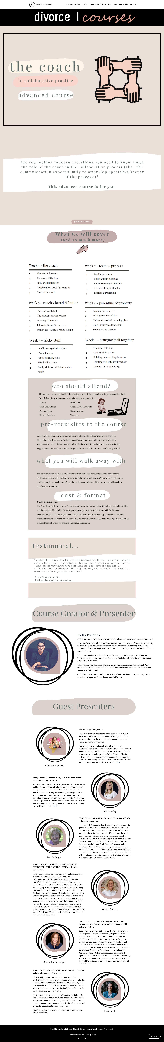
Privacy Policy (91, 1035)
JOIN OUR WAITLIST (82, 222)
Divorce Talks (105, 4)
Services (77, 4)
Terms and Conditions (76, 1035)
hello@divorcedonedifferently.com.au (89, 1029)
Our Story (69, 4)
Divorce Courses (118, 4)
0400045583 (110, 1029)
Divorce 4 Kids (94, 4)
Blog (127, 4)
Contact (133, 4)
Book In (84, 4)
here (113, 857)
